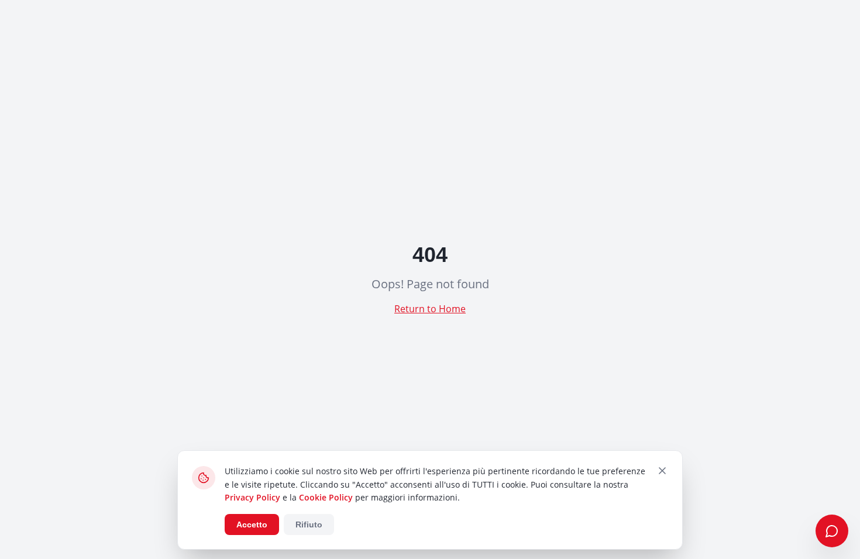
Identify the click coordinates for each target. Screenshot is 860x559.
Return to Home (430, 308)
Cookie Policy (326, 497)
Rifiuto (308, 524)
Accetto (251, 524)
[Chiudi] (662, 471)
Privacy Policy (252, 497)
